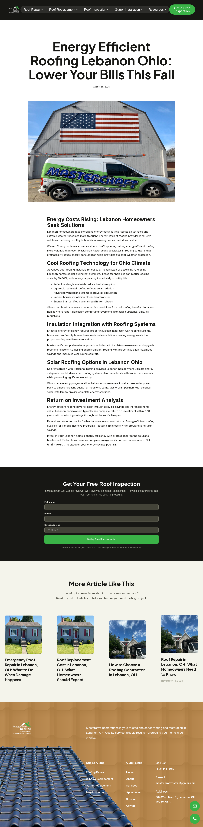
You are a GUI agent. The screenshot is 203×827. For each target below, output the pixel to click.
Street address (52, 525)
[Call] (195, 819)
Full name (49, 502)
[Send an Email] (195, 806)
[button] (33, 9)
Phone (47, 513)
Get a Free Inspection (182, 9)
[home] (14, 9)
